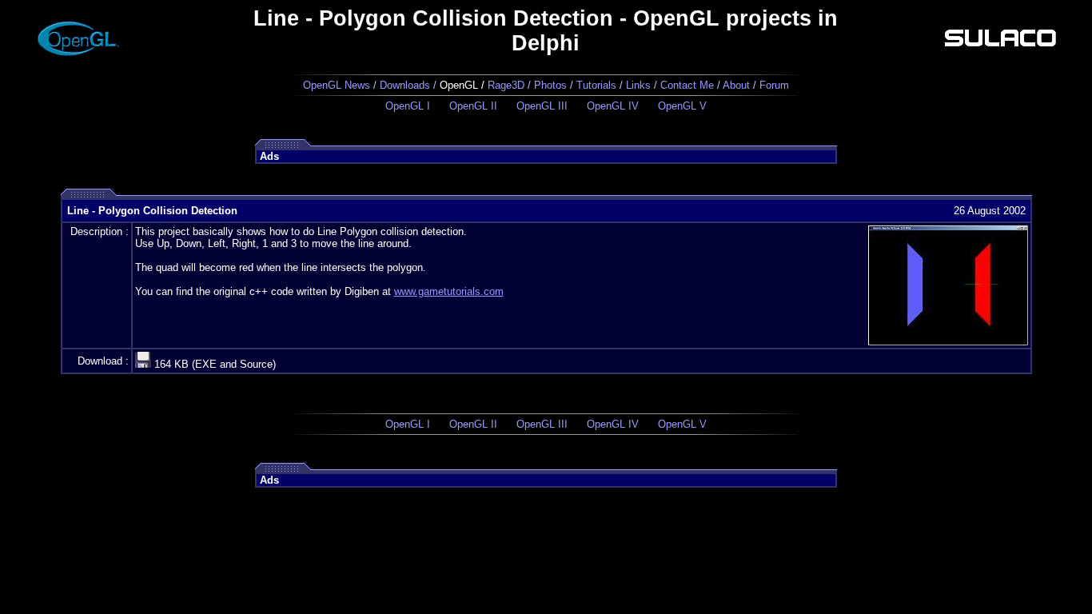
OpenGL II (473, 106)
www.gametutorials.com (449, 291)
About (736, 85)
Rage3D (506, 85)
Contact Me (687, 85)
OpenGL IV (613, 106)
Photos (550, 85)
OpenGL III (542, 106)
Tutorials (596, 85)
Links (638, 85)
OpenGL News (336, 85)
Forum (774, 85)
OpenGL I (407, 106)
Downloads (405, 85)
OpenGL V (682, 106)
